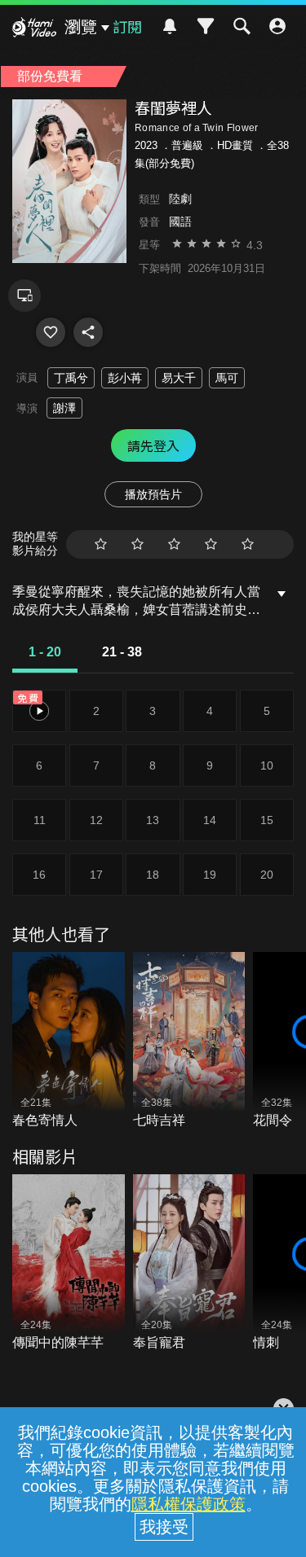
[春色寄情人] (68, 1041)
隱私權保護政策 (188, 1504)
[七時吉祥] (189, 1041)
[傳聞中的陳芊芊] (68, 1263)
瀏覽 (80, 27)
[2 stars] (137, 544)
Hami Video (34, 29)
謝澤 (64, 407)
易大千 (179, 377)
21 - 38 (122, 652)
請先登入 (153, 445)
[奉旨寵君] (189, 1263)
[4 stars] (211, 544)
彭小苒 (125, 377)
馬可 (226, 377)
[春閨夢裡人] (50, 332)
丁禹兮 (71, 377)
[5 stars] (247, 544)
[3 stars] (174, 544)
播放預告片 (153, 494)
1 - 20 (45, 652)
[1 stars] (100, 544)
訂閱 (127, 26)
